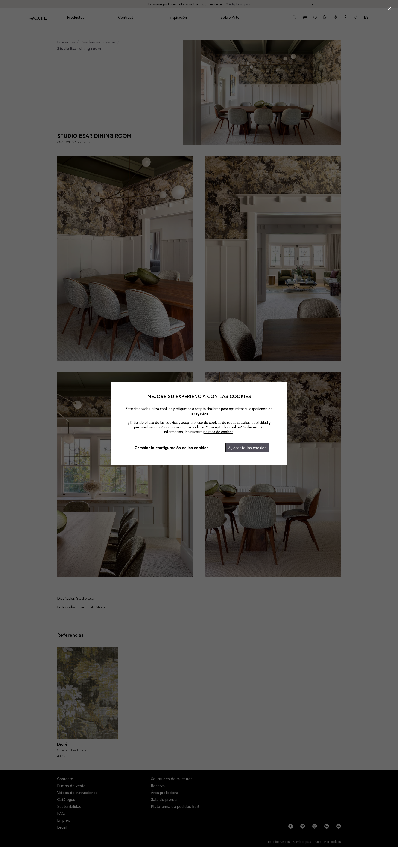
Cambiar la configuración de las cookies (171, 447)
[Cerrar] (389, 8)
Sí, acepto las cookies (247, 447)
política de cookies (218, 431)
